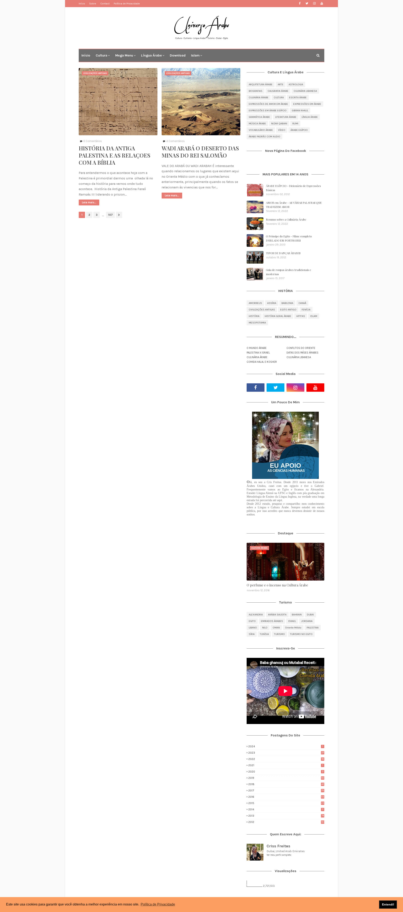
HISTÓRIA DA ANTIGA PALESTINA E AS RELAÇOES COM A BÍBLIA (114, 155)
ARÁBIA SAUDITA (277, 614)
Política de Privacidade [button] (158, 904)
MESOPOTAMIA (257, 322)
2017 (286, 790)
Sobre (92, 3)
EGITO (252, 621)
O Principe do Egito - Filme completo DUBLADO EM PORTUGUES (289, 238)
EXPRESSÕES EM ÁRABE (307, 104)
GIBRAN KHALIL (300, 110)
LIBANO (253, 627)
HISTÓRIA (254, 316)
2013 (286, 815)
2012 (286, 822)
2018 (286, 784)
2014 (285, 809)
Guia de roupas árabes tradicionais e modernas (288, 272)
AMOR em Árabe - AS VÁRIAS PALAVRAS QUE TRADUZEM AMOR (294, 205)
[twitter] (307, 3)
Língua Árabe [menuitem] (151, 55)
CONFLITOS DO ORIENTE (301, 348)
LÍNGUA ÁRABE (310, 117)
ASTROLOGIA (296, 84)
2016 (286, 796)
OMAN (276, 627)
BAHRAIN (297, 614)
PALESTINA (313, 627)
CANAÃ (302, 303)
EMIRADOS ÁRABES (272, 621)
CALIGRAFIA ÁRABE (278, 90)
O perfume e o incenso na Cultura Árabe (277, 585)
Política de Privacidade (127, 3)
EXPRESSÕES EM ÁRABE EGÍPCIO (268, 110)
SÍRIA (252, 634)
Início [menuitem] (85, 55)
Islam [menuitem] (195, 55)
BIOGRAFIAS (255, 90)
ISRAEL (292, 621)
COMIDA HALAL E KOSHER (262, 361)
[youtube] (321, 3)
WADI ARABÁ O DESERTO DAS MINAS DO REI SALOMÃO (200, 152)
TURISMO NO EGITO (301, 634)
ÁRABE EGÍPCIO (299, 130)
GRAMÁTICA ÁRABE (259, 117)
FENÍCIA (306, 309)
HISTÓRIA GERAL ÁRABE (278, 316)
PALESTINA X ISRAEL (258, 352)
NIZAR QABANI (279, 123)
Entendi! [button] (388, 904)
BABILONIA (287, 303)
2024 (285, 746)
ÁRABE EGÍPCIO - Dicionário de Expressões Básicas (293, 188)
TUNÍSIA (264, 634)
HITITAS (300, 316)
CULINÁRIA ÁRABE (258, 97)
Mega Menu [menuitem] (124, 55)
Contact (105, 3)
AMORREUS (255, 303)
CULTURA (279, 97)
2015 (286, 803)
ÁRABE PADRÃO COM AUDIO (264, 136)
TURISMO (279, 634)
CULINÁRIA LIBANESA (305, 90)
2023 (286, 752)
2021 (285, 765)
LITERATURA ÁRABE (285, 117)
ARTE (280, 84)
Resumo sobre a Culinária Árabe (286, 219)
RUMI (295, 123)
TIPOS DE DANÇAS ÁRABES (283, 253)
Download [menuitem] (178, 55)
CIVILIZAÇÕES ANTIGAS (262, 309)
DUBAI (310, 614)
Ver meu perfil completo (279, 855)
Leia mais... (89, 202)
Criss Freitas (278, 846)
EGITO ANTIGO (288, 309)
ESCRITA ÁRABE (298, 97)
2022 (286, 759)
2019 (286, 777)
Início (82, 3)
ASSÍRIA (271, 303)
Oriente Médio (293, 627)
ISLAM (313, 316)
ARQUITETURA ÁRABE (260, 84)
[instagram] (314, 3)
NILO (264, 627)
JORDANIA (307, 621)
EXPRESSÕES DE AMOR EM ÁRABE (268, 104)
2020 (285, 771)
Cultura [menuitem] (101, 55)
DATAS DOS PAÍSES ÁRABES (302, 352)
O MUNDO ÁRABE (257, 348)
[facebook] (299, 3)
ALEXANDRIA (256, 614)
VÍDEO (281, 130)
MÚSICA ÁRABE (257, 123)
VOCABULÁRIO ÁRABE (261, 130)
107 (110, 214)
